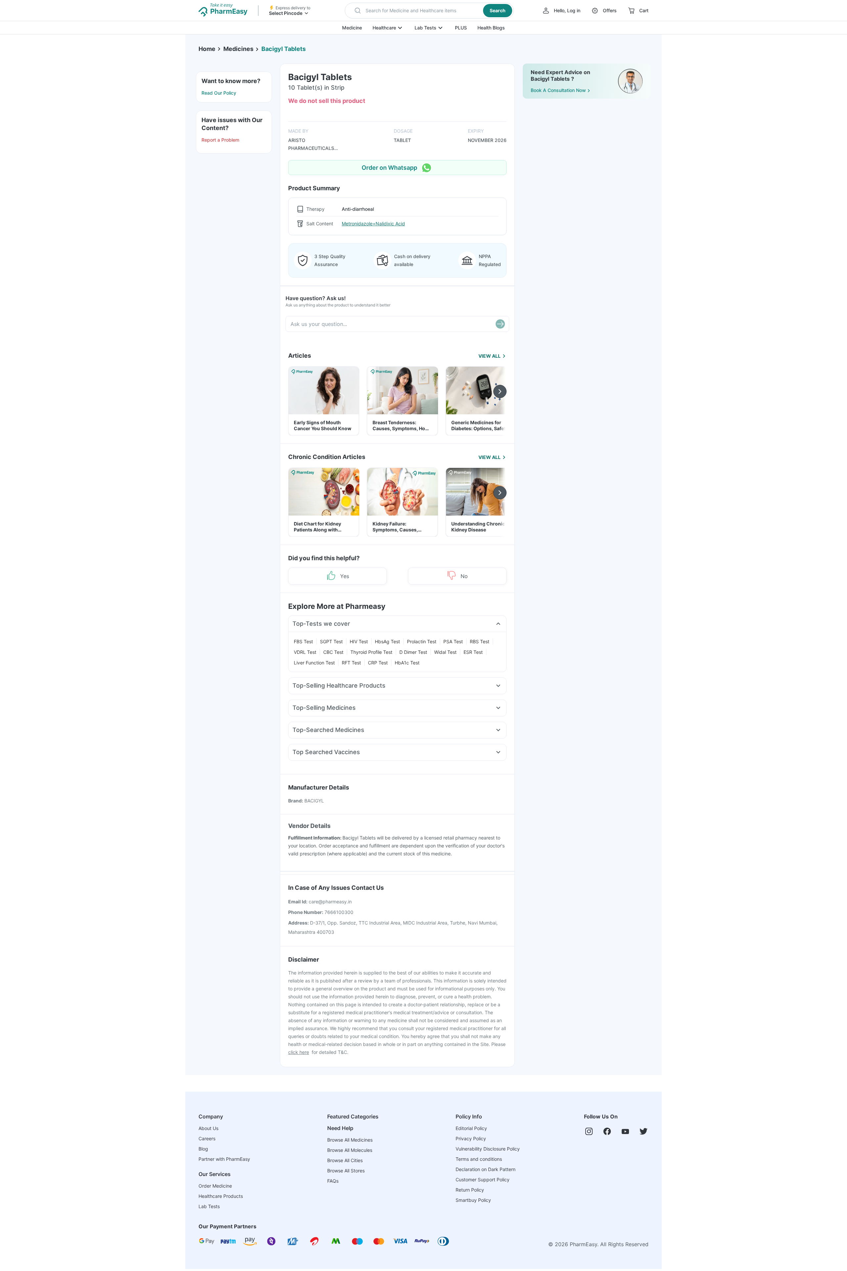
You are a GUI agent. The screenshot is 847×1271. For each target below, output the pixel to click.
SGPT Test (331, 641)
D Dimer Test (413, 652)
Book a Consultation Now (558, 90)
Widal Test (445, 652)
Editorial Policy (471, 1128)
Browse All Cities (345, 1160)
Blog (203, 1149)
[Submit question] (500, 324)
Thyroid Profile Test (371, 652)
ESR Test (473, 652)
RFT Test (351, 662)
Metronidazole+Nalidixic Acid (373, 223)
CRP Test (378, 662)
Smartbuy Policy (473, 1200)
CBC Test (333, 652)
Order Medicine (215, 1186)
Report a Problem (220, 140)
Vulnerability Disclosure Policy (488, 1149)
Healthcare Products (221, 1196)
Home (207, 48)
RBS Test (479, 641)
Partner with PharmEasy (224, 1159)
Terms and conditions (479, 1159)
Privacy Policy (471, 1138)
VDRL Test (305, 652)
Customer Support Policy (483, 1179)
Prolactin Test (421, 641)
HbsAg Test (387, 641)
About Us (208, 1128)
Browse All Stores (346, 1170)
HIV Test (359, 641)
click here (298, 1052)
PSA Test (453, 641)
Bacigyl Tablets (283, 48)
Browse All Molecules (349, 1150)
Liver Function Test (314, 662)
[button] (429, 11)
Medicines (238, 48)
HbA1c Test (407, 662)
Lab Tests (425, 27)
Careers (207, 1138)
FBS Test (303, 641)
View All (489, 356)
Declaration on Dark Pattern (485, 1169)
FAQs (332, 1181)
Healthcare (384, 27)
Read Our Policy (218, 93)
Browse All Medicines (350, 1140)
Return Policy (470, 1190)
